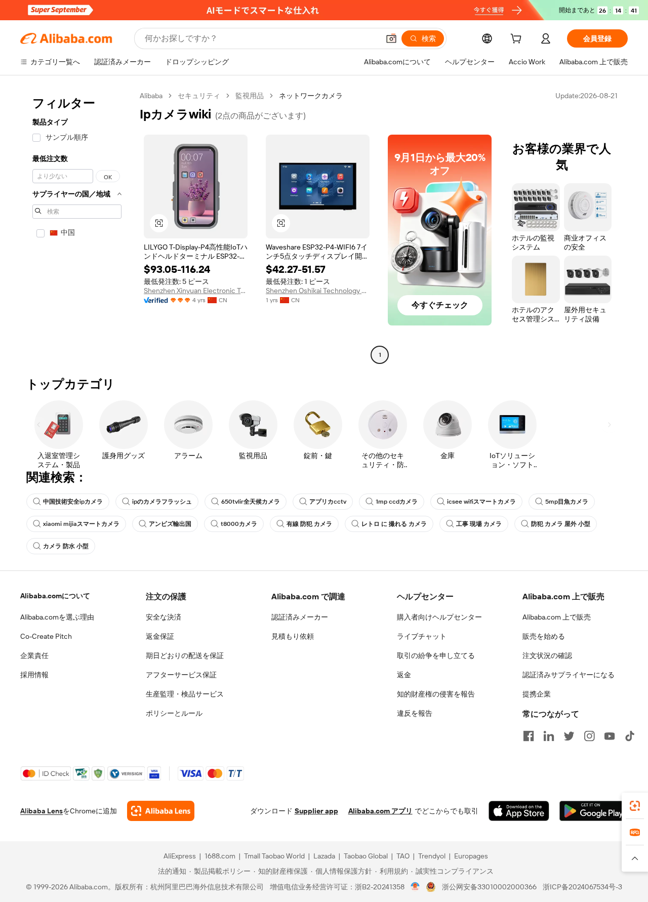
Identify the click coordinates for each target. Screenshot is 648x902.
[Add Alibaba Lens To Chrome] (160, 811)
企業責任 (34, 655)
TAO (403, 856)
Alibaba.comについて (55, 596)
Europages (471, 856)
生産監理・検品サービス (185, 694)
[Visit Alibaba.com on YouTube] (609, 736)
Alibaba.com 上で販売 (556, 617)
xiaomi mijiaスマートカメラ (81, 523)
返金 (404, 675)
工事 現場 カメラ (479, 523)
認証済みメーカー (299, 617)
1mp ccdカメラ (397, 501)
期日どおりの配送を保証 (185, 655)
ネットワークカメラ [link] (311, 96)
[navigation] (77, 226)
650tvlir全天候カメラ (250, 501)
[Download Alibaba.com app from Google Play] (593, 811)
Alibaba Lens (41, 811)
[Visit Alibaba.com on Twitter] (569, 736)
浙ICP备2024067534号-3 (582, 887)
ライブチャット (422, 636)
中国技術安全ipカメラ (73, 501)
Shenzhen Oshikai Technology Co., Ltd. (318, 290)
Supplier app (316, 811)
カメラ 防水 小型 (66, 546)
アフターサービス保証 (181, 675)
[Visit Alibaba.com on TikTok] (630, 736)
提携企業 (536, 694)
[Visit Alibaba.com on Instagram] (589, 736)
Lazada (324, 856)
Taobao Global (366, 856)
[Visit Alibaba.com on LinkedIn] (549, 736)
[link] (635, 806)
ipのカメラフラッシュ (162, 501)
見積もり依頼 (292, 636)
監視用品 (249, 96)
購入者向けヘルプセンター (439, 617)
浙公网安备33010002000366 (489, 887)
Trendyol (432, 856)
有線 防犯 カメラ (309, 523)
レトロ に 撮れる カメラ (394, 523)
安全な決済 (163, 617)
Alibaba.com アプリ (380, 811)
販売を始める (543, 636)
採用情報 (34, 675)
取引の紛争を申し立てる (436, 655)
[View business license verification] (415, 887)
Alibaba (151, 96)
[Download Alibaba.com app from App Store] (519, 811)
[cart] (517, 40)
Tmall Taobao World (274, 856)
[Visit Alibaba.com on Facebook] (528, 736)
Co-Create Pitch (46, 636)
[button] (391, 38)
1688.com (220, 856)
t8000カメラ (239, 523)
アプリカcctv (327, 501)
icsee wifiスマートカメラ (481, 501)
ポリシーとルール (174, 713)
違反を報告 (414, 713)
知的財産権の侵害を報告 (436, 694)
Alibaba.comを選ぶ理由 (57, 617)
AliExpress (180, 856)
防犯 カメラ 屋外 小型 (560, 523)
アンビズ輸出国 (170, 523)
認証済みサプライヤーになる (568, 675)
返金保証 (160, 636)
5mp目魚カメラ (566, 501)
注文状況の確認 (547, 655)
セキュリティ (199, 96)
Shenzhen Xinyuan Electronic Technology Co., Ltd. (196, 290)
